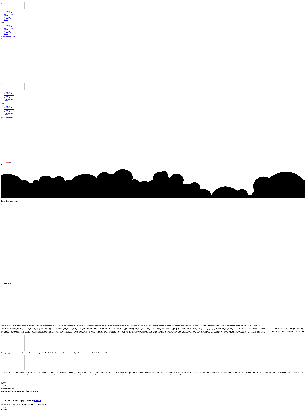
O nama (6, 20)
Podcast (6, 15)
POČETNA (7, 11)
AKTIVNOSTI (8, 12)
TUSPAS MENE (8, 18)
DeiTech (37, 401)
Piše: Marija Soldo (6, 283)
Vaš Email (3, 407)
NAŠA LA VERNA (9, 14)
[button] (153, 22)
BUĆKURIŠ (7, 17)
